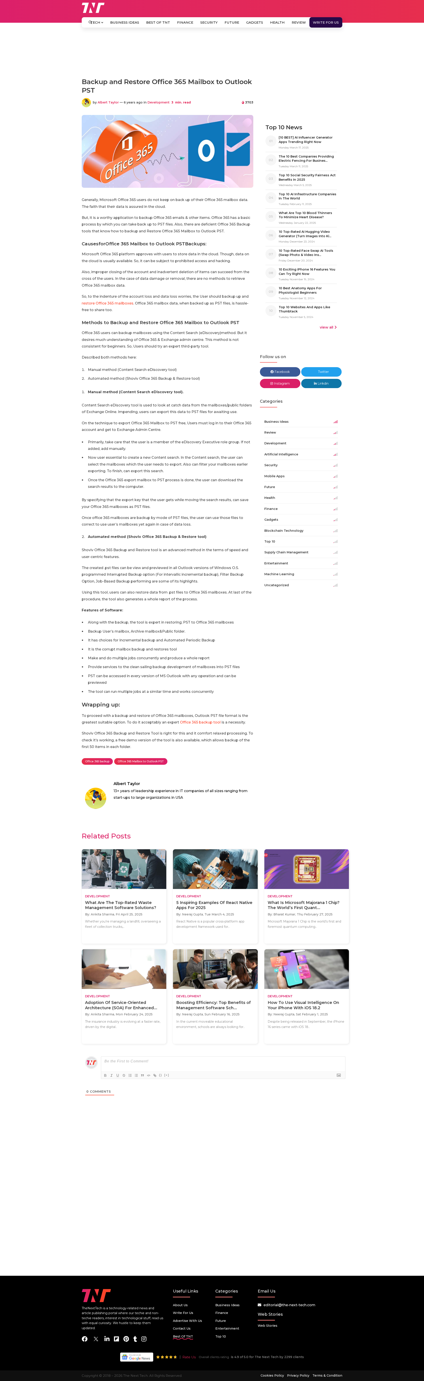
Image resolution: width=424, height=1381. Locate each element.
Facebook (282, 372)
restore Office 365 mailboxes (107, 303)
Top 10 (220, 1336)
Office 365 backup (97, 761)
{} (160, 1075)
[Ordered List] (130, 1075)
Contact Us (182, 1328)
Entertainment (227, 1328)
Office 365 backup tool (200, 722)
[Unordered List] (136, 1075)
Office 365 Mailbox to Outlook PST (141, 761)
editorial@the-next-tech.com (289, 1305)
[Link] (155, 1075)
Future (232, 22)
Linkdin (323, 383)
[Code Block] (149, 1075)
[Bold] (105, 1075)
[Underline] (118, 1075)
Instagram (281, 383)
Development (159, 102)
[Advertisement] (212, 55)
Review (299, 22)
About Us (180, 1305)
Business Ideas (124, 22)
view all (326, 327)
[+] (166, 1075)
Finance (185, 22)
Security (209, 22)
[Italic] (111, 1075)
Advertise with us (187, 1321)
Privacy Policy (298, 1375)
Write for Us (326, 22)
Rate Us (189, 1357)
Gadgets (254, 22)
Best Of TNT (158, 22)
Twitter (323, 372)
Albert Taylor (108, 102)
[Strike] (124, 1075)
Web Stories (267, 1326)
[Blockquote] (142, 1075)
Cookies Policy (272, 1375)
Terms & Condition (327, 1375)
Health (277, 22)
